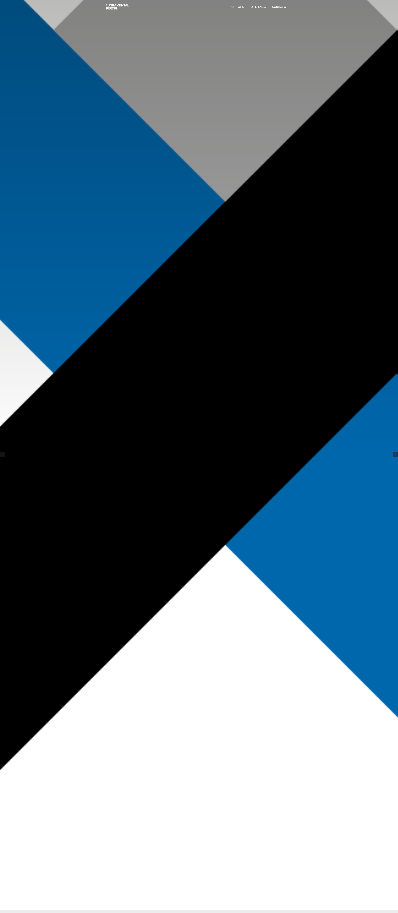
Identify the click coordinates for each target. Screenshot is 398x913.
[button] (2, 454)
